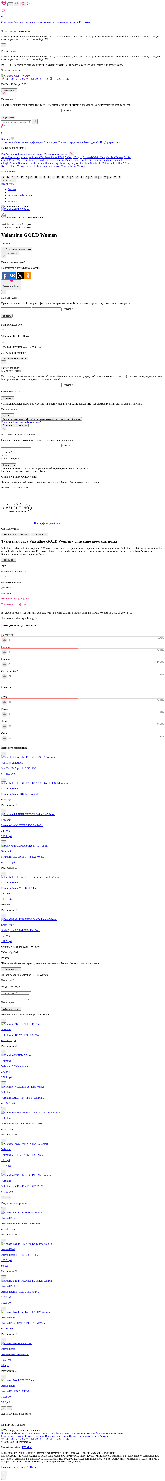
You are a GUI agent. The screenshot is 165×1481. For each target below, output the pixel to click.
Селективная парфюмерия (28, 142)
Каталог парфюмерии (13, 1433)
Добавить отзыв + (11, 969)
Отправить (8, 398)
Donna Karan (72, 160)
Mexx (73, 166)
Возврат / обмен (99, 1436)
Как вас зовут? (10, 458)
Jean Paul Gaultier (89, 163)
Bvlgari (78, 157)
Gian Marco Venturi (112, 160)
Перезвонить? (9, 90)
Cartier (127, 157)
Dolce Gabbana (57, 160)
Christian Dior (31, 160)
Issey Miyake (72, 163)
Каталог (9, 142)
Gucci (32, 163)
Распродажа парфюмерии (109, 1433)
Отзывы (18, 22)
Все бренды (7, 183)
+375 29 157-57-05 (14, 78)
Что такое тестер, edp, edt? (15, 598)
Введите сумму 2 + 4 (12, 986)
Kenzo (4, 166)
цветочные (7, 571)
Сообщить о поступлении (15, 425)
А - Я (12, 181)
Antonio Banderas (40, 157)
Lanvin (56, 166)
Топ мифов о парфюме (13, 604)
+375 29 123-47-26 (39, 78)
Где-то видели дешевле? (15, 358)
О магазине (7, 22)
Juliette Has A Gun (119, 163)
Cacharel (87, 157)
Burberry (69, 157)
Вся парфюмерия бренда (47, 523)
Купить (6, 415)
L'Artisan (20, 166)
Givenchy (23, 163)
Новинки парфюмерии (70, 142)
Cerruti (4, 160)
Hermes (49, 163)
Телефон (67, 110)
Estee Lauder (94, 160)
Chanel (12, 160)
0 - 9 (5, 181)
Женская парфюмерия (30, 154)
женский (6, 593)
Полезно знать (39, 534)
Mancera (65, 166)
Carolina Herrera (114, 157)
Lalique (38, 166)
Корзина (6, 136)
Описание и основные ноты (16, 534)
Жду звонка (8, 117)
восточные (20, 571)
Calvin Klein (98, 157)
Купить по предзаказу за (41, 419)
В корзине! (21, 422)
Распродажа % (91, 142)
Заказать (7, 316)
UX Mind (27, 1447)
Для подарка (50, 142)
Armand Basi (57, 157)
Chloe (20, 160)
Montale (81, 166)
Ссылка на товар (11, 391)
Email (66, 445)
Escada (83, 160)
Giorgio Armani (9, 163)
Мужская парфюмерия (56, 154)
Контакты (84, 22)
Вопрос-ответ (52, 1436)
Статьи (75, 22)
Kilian (12, 166)
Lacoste (30, 166)
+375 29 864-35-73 (62, 78)
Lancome (47, 166)
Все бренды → (9, 154)
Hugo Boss (59, 163)
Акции (47, 22)
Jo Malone (104, 163)
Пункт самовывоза (61, 22)
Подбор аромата (109, 142)
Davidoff (43, 160)
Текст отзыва (9, 993)
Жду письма (9, 465)
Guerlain (39, 163)
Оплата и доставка (33, 22)
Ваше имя (7, 980)
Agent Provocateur (10, 157)
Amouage (26, 157)
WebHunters (31, 1467)
